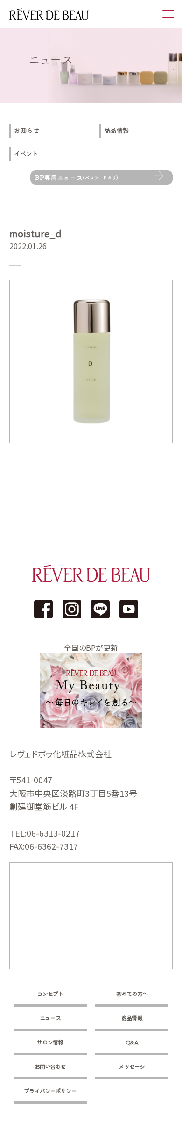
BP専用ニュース (77, 177)
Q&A (132, 1042)
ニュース (50, 1018)
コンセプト (50, 993)
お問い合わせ (50, 1066)
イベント (26, 154)
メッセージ (132, 1066)
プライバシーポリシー (50, 1090)
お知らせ (27, 131)
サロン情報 (50, 1042)
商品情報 (117, 131)
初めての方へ (132, 993)
